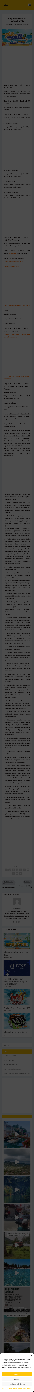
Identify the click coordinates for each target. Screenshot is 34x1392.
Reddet (17, 1379)
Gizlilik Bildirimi (27, 1388)
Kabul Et (17, 1374)
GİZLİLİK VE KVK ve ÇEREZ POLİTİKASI (12, 1388)
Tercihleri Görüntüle (17, 1384)
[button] (31, 1355)
